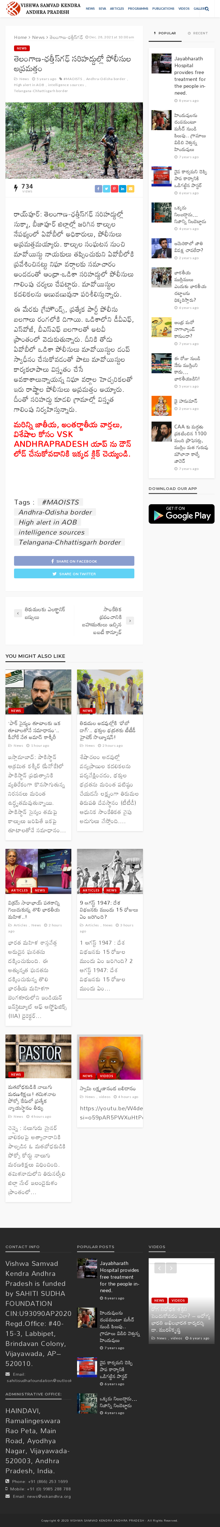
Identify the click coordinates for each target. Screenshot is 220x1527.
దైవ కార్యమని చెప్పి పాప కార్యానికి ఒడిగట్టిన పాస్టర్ (190, 178)
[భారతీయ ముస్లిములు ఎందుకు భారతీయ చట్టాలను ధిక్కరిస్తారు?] (162, 277)
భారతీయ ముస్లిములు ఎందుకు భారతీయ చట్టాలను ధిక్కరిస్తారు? (190, 286)
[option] (182, 1301)
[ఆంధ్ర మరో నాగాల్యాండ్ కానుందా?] (162, 327)
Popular (167, 33)
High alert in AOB (29, 85)
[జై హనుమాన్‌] (162, 406)
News (90, 8)
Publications (163, 8)
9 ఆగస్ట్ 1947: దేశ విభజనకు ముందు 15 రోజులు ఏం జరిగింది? (109, 909)
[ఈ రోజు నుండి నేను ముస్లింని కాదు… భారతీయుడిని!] (162, 363)
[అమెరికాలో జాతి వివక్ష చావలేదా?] (162, 248)
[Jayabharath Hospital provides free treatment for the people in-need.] (162, 63)
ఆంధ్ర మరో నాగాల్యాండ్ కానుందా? (184, 329)
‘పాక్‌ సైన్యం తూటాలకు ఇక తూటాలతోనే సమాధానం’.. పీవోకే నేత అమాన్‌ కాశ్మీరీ (34, 730)
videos (184, 8)
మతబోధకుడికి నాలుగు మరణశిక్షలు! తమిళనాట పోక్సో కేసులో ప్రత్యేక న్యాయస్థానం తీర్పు (32, 1097)
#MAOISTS (73, 79)
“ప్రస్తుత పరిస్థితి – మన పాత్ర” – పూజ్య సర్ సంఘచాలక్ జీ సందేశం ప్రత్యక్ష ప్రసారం (180, 1322)
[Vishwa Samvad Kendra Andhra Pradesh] (43, 8)
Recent (200, 33)
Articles (117, 8)
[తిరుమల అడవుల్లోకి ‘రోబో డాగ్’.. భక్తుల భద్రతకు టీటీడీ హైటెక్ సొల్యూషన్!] (110, 692)
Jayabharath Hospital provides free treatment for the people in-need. (190, 75)
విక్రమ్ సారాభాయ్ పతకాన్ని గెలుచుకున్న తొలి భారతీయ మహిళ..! (34, 909)
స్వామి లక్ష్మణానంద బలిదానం (108, 1088)
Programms (138, 8)
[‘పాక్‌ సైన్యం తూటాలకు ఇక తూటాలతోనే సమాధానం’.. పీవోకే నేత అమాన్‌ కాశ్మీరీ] (38, 692)
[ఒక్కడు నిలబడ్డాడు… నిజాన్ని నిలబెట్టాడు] (162, 212)
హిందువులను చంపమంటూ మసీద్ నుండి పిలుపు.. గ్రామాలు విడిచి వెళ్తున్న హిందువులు (190, 132)
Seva (102, 8)
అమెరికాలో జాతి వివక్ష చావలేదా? (188, 247)
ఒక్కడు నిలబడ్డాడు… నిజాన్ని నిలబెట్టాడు (190, 214)
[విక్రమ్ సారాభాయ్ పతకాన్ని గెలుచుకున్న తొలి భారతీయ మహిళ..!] (38, 871)
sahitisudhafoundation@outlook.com (45, 1380)
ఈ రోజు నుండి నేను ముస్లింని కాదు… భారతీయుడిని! (187, 368)
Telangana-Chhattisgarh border (41, 91)
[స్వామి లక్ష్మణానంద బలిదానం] (110, 1057)
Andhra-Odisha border (106, 79)
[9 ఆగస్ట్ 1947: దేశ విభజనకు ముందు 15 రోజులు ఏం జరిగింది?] (110, 871)
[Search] (207, 8)
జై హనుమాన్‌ (185, 401)
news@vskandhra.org (49, 1496)
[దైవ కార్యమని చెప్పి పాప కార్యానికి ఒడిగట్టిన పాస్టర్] (162, 176)
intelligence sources (66, 85)
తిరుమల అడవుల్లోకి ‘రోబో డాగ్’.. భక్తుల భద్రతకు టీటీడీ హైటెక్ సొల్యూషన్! (108, 730)
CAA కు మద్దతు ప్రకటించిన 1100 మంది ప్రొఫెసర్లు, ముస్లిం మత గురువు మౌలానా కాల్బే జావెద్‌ (191, 443)
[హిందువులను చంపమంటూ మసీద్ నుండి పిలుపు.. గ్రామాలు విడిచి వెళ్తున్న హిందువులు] (162, 120)
